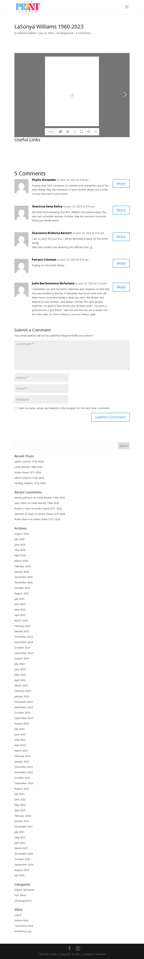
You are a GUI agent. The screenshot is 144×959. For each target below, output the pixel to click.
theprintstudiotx (27, 33)
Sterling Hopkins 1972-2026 (30, 483)
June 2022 (20, 799)
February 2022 (22, 815)
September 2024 (23, 653)
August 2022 (21, 788)
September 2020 (23, 864)
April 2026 (20, 555)
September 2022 (23, 783)
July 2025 (19, 598)
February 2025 (22, 626)
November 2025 (23, 582)
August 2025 (21, 593)
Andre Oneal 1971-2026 (27, 472)
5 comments (83, 33)
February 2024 (22, 691)
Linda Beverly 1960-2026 (28, 467)
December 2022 (23, 766)
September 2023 (23, 718)
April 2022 (20, 810)
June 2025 (20, 604)
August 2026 (21, 533)
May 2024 (20, 674)
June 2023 (20, 734)
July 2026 (19, 539)
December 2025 (23, 577)
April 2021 (20, 843)
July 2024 (19, 663)
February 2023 (22, 756)
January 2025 (21, 631)
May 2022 (20, 805)
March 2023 (21, 750)
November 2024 (23, 642)
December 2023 (23, 701)
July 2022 (19, 794)
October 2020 (22, 859)
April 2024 (20, 680)
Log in (18, 915)
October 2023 (22, 712)
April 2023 (20, 745)
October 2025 (22, 588)
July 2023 (19, 729)
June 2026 (20, 544)
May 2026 (20, 550)
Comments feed (23, 925)
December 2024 (23, 636)
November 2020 (23, 853)
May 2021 (20, 837)
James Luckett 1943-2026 (29, 461)
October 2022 (22, 777)
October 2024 (22, 647)
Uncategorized (64, 33)
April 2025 (20, 615)
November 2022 (23, 772)
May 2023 (20, 739)
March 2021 (21, 848)
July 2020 (19, 875)
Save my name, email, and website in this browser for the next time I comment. (64, 408)
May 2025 (20, 609)
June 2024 (20, 669)
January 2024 (21, 696)
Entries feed (21, 920)
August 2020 (21, 870)
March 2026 (21, 560)
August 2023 (21, 723)
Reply (121, 183)
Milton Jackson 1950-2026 (29, 478)
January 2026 (21, 571)
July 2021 (19, 832)
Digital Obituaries (24, 889)
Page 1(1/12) (51, 132)
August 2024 (21, 658)
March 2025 (21, 620)
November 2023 (23, 707)
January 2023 (21, 761)
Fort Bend (20, 895)
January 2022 (21, 821)
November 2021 (23, 826)
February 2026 (22, 566)
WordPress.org (22, 931)
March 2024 (21, 685)
